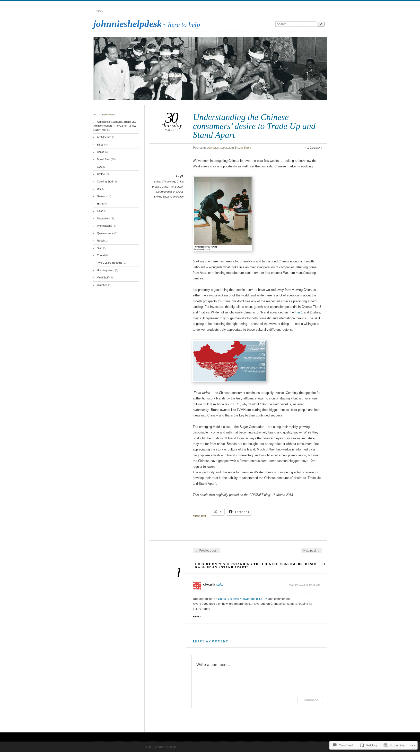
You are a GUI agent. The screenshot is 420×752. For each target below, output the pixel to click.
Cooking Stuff (105, 181)
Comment (310, 700)
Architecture (104, 137)
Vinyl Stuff (103, 277)
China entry (168, 181)
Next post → (311, 550)
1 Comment (314, 147)
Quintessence (105, 233)
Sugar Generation (173, 196)
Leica (100, 210)
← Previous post (206, 550)
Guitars (101, 196)
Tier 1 (299, 312)
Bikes (100, 144)
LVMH (157, 196)
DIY (99, 188)
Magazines (103, 218)
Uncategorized (105, 270)
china (157, 181)
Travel (101, 255)
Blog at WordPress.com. (160, 747)
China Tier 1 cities (172, 186)
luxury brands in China (169, 191)
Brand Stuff (243, 147)
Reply (197, 616)
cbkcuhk (209, 584)
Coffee (101, 174)
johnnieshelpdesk (127, 23)
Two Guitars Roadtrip (109, 262)
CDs (99, 166)
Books (101, 151)
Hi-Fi (100, 203)
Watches (102, 285)
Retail (100, 240)
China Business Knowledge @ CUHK (243, 599)
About (100, 10)
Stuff (99, 248)
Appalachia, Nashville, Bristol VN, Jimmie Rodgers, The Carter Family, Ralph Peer (114, 125)
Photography (104, 225)
